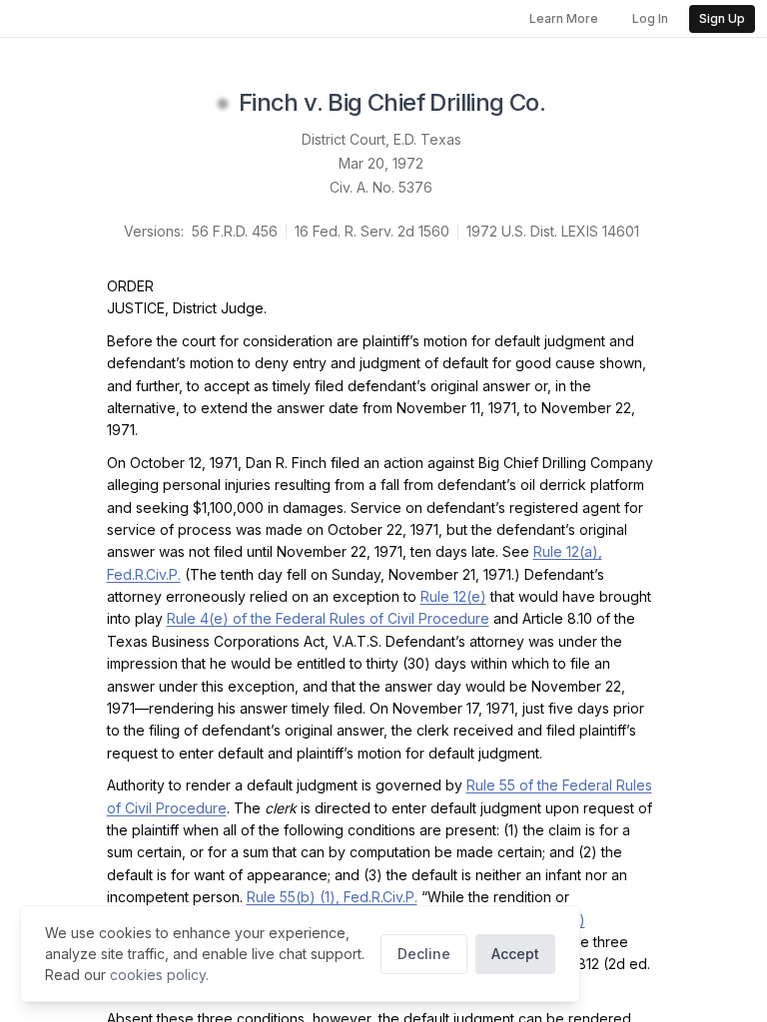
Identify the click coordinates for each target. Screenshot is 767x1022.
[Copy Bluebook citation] (567, 104)
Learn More (563, 18)
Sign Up (722, 18)
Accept (515, 953)
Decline (423, 953)
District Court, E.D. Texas (381, 139)
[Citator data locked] (223, 104)
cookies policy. (159, 974)
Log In (650, 18)
